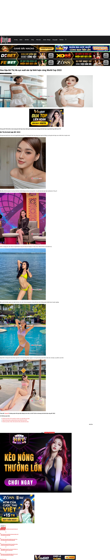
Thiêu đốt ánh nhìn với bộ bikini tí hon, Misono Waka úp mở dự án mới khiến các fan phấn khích (9, 545)
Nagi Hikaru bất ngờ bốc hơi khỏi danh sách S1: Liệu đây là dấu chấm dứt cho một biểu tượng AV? (9, 540)
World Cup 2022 (51, 432)
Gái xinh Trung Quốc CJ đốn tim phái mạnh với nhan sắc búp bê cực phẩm (9, 529)
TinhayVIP (6, 413)
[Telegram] (53, 427)
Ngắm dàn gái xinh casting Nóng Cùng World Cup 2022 (14, 420)
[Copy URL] (57, 427)
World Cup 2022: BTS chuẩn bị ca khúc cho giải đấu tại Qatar (16, 418)
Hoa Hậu (46, 432)
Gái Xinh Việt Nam (8, 73)
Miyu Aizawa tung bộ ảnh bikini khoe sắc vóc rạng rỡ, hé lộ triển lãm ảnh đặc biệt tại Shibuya (9, 554)
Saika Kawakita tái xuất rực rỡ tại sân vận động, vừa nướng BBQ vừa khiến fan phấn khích (9, 550)
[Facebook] (40, 427)
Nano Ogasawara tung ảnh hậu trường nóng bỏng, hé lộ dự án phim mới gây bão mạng (9, 535)
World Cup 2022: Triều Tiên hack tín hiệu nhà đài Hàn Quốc (15, 421)
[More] (61, 427)
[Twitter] (44, 427)
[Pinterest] (49, 427)
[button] (66, 39)
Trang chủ (1, 67)
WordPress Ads (3, 559)
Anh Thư (91, 424)
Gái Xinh (5, 67)
